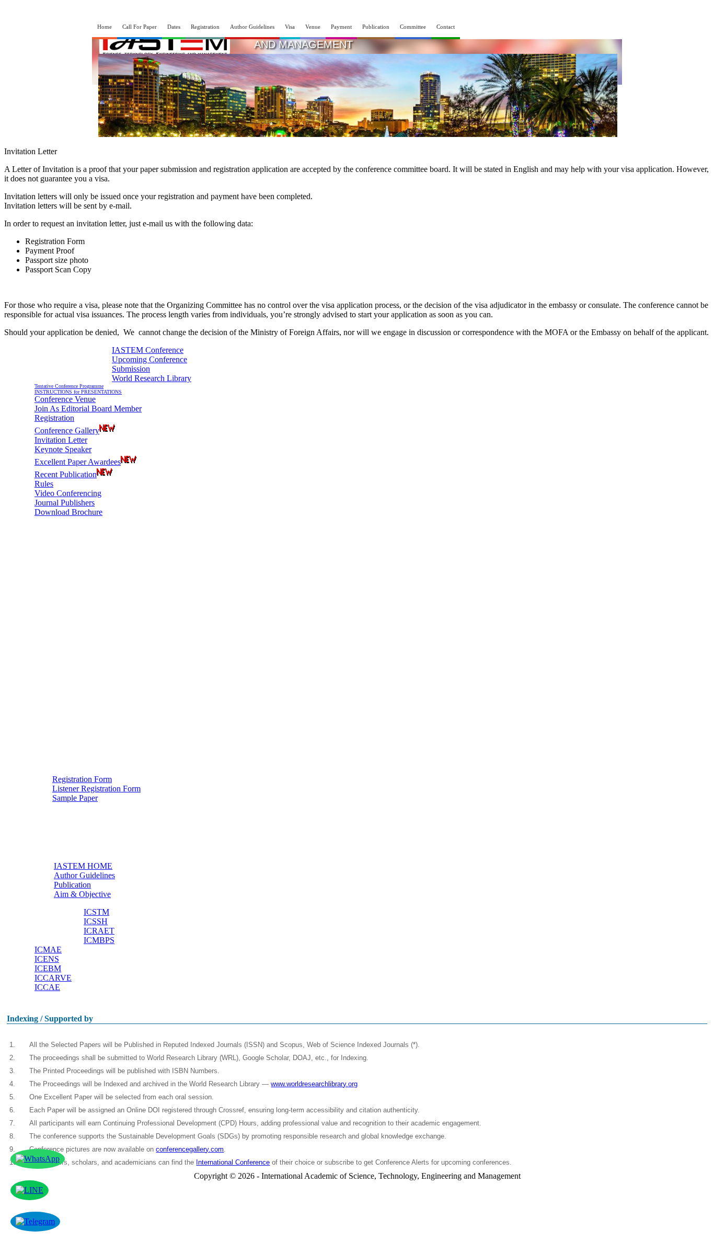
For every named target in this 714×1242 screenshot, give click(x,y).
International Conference (233, 1162)
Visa (290, 27)
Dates (173, 27)
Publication (375, 27)
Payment (341, 27)
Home (104, 27)
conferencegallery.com (190, 1149)
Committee (413, 27)
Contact (445, 27)
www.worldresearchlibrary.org (314, 1084)
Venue (312, 27)
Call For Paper (139, 27)
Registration (205, 27)
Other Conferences (44, 922)
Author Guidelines (252, 27)
